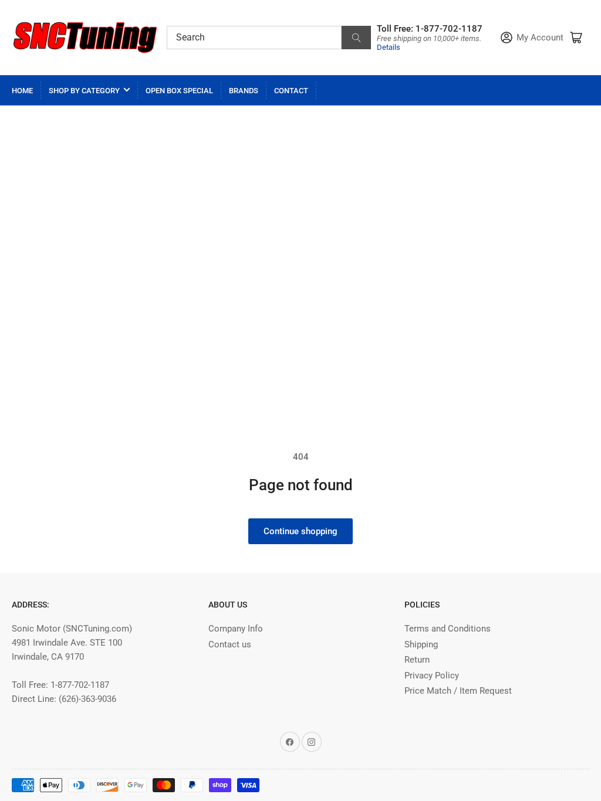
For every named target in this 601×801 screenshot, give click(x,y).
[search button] (356, 37)
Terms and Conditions (447, 628)
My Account (539, 37)
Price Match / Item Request (458, 690)
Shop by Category (84, 90)
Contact (291, 90)
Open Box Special (179, 90)
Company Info (235, 628)
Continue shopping (300, 531)
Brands (243, 90)
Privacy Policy (431, 675)
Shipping (421, 644)
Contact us (229, 644)
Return (417, 659)
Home (22, 90)
